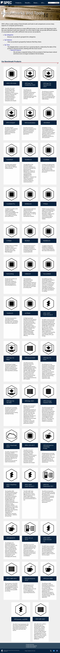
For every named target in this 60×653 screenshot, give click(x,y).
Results (27, 3)
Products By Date (30, 644)
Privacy (26, 650)
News (35, 3)
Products (18, 3)
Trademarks (30, 650)
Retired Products (16, 50)
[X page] (51, 651)
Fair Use (33, 650)
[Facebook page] (57, 651)
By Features (8, 40)
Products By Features (31, 647)
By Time (7, 45)
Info (42, 3)
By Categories (9, 35)
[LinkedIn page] (54, 651)
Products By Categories (31, 645)
